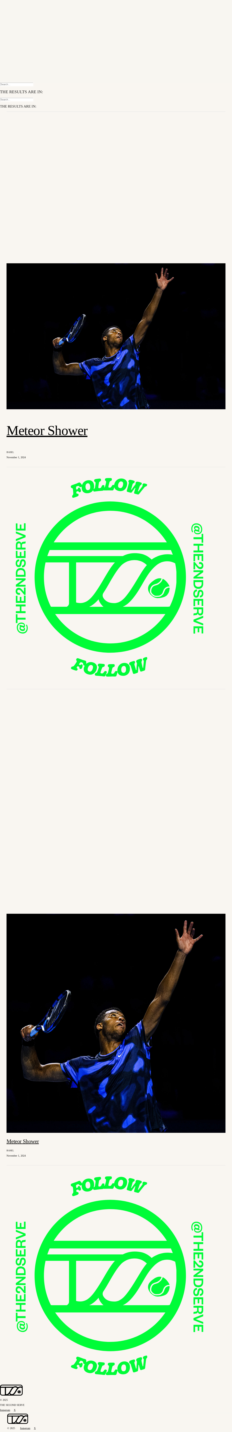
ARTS (11, 13)
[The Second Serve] (116, 39)
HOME (11, 4)
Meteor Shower (47, 430)
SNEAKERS (15, 17)
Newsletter (12, 66)
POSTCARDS (16, 20)
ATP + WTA (15, 7)
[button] (116, 408)
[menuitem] (119, 4)
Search (10, 78)
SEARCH (13, 54)
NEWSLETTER (17, 61)
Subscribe (12, 69)
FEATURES (15, 10)
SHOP (11, 26)
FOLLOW (13, 57)
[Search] (16, 84)
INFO (11, 23)
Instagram (12, 72)
